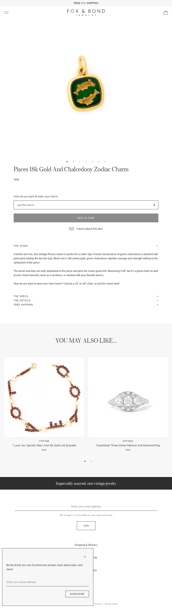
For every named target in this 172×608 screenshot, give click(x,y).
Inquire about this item (89, 228)
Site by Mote (111, 603)
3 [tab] (80, 162)
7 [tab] (105, 162)
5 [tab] (92, 162)
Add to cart (86, 217)
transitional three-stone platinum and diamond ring (128, 445)
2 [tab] (73, 162)
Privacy (98, 603)
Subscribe (77, 593)
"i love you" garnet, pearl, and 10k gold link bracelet (44, 445)
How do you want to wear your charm (36, 196)
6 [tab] (98, 162)
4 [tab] (86, 162)
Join (86, 525)
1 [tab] (67, 162)
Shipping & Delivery (86, 544)
